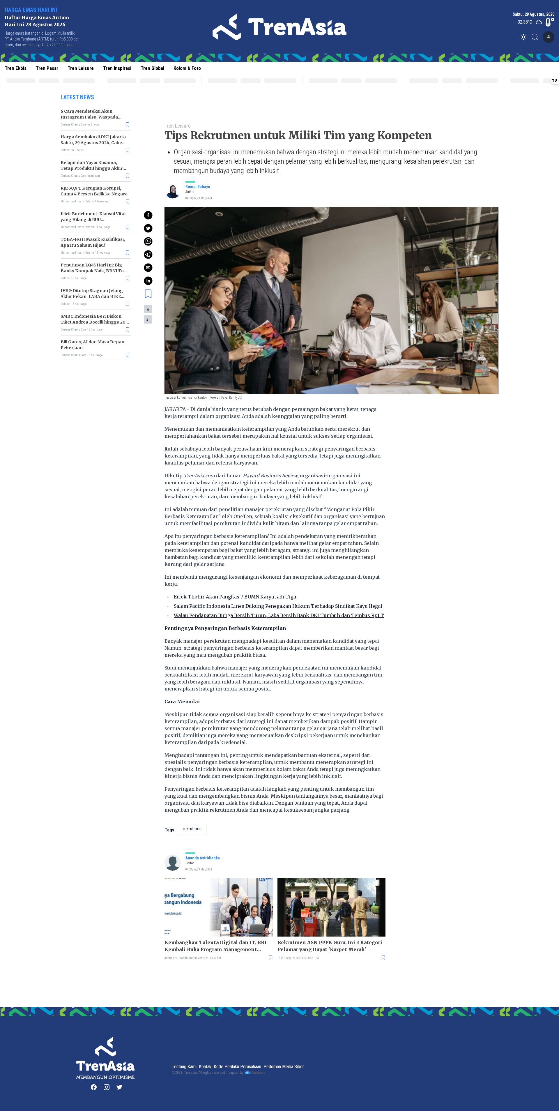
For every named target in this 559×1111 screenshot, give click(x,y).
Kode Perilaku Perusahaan (237, 1066)
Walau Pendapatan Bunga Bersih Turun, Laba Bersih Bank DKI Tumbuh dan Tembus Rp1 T (279, 615)
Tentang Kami (184, 1066)
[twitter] (148, 228)
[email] (148, 267)
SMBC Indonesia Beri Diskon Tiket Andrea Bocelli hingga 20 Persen (93, 322)
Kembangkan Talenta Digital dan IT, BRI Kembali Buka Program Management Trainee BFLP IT (215, 946)
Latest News (77, 97)
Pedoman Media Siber (283, 1066)
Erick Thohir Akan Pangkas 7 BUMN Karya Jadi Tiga (235, 597)
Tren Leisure (81, 68)
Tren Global (152, 68)
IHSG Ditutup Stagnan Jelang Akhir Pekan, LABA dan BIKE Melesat (92, 296)
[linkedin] (148, 280)
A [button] (148, 309)
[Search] (536, 37)
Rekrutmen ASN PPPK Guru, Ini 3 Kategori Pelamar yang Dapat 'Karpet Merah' (329, 945)
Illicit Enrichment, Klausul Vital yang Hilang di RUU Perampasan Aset (93, 219)
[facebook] (148, 215)
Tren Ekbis (15, 68)
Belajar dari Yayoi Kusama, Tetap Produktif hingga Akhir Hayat (92, 168)
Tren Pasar (47, 68)
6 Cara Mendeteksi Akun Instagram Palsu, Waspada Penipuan (89, 117)
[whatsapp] (148, 241)
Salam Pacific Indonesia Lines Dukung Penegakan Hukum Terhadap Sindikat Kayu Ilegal (278, 606)
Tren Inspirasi (117, 68)
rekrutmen (192, 828)
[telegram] (148, 254)
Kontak (205, 1066)
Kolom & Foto (187, 68)
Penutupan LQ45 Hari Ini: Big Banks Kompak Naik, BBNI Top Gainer (94, 270)
